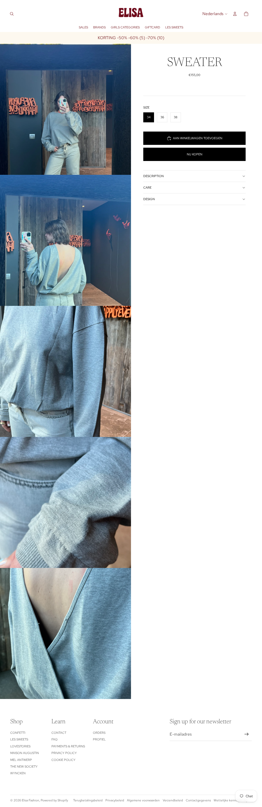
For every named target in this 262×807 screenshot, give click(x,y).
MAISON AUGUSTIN (24, 753)
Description (153, 176)
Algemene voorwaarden (143, 800)
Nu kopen (194, 154)
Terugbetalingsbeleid (88, 800)
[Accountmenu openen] (235, 13)
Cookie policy (63, 760)
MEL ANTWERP (21, 760)
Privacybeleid (114, 800)
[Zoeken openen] (11, 13)
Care (147, 188)
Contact (58, 733)
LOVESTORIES (20, 746)
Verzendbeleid (173, 800)
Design (149, 199)
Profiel (99, 739)
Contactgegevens (198, 800)
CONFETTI (17, 733)
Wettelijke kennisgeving (230, 800)
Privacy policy (64, 753)
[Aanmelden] (247, 734)
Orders (99, 733)
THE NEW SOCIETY (24, 767)
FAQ (54, 739)
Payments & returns (68, 746)
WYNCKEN (18, 773)
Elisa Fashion (30, 800)
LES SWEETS (19, 739)
